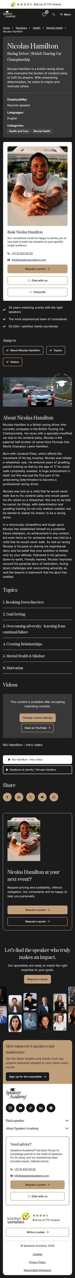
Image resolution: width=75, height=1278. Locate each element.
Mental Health (54, 27)
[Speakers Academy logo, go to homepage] (9, 14)
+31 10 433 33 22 (22, 253)
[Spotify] (51, 1108)
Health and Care (19, 131)
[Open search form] (53, 14)
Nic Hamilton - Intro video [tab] (27, 759)
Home (6, 27)
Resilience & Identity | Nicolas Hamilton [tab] (33, 769)
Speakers (21, 27)
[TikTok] (30, 1108)
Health (36, 27)
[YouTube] (20, 1108)
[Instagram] (10, 1108)
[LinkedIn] (40, 1108)
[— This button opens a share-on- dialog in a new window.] (7, 797)
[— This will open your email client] (42, 797)
